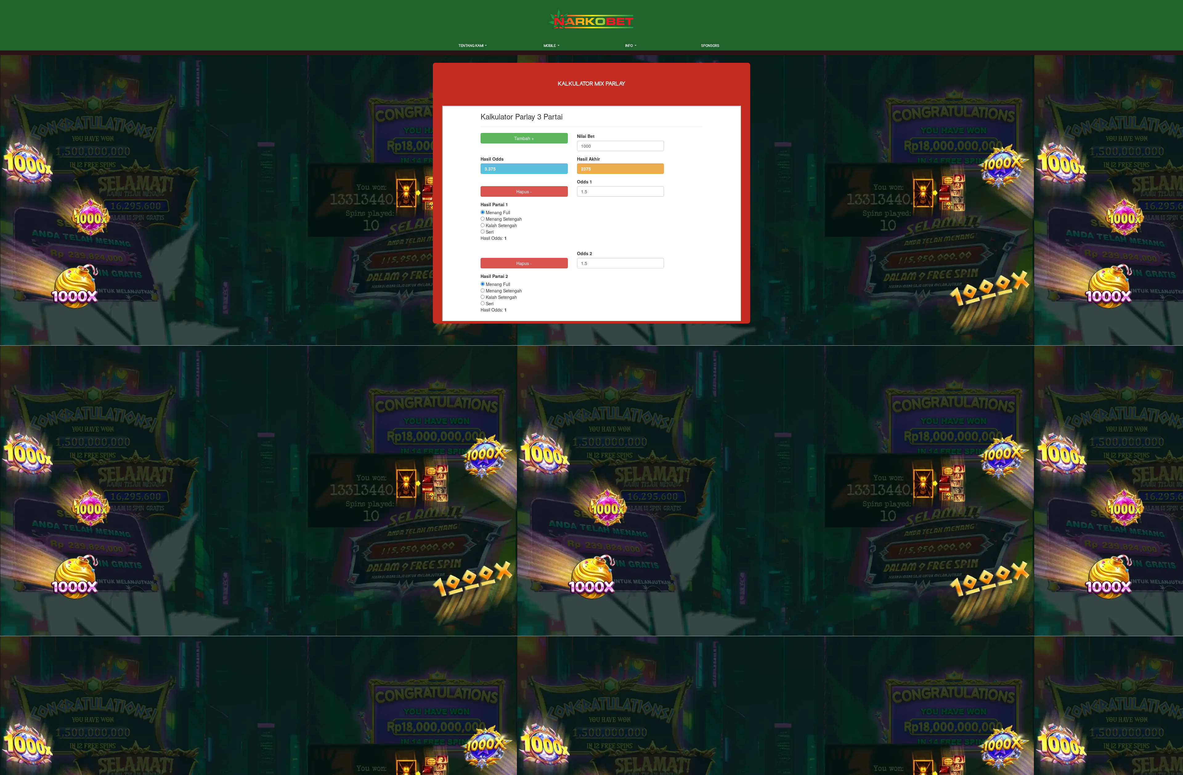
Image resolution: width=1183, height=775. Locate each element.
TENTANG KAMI (471, 46)
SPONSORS (710, 46)
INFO (629, 46)
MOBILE (550, 46)
